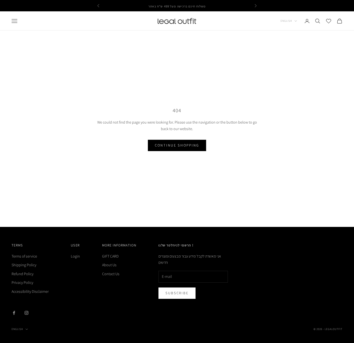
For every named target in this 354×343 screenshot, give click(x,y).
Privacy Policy (22, 282)
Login (75, 256)
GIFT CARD (110, 256)
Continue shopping (177, 145)
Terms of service (24, 256)
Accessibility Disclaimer (30, 291)
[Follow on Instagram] (26, 312)
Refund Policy (22, 273)
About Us (109, 264)
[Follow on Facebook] (14, 312)
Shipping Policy (24, 264)
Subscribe (177, 293)
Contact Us (110, 273)
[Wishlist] (328, 21)
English (286, 20)
